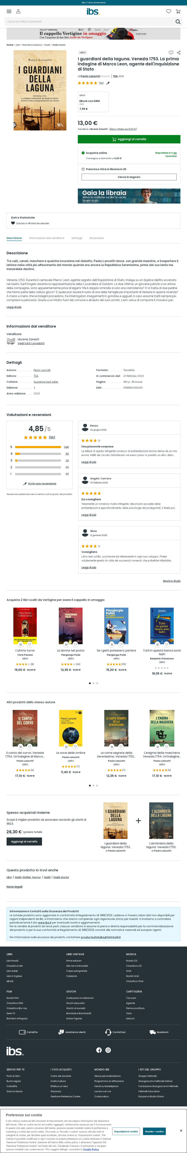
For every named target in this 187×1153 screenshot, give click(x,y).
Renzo (94, 426)
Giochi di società (75, 1008)
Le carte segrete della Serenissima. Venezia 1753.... (116, 755)
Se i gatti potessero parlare (116, 651)
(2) (67, 460)
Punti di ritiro (13, 1076)
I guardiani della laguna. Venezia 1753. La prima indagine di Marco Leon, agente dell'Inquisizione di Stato (115, 845)
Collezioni (71, 976)
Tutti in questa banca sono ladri (162, 652)
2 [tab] (93, 683)
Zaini (129, 1013)
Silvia (93, 531)
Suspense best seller (46, 381)
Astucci (130, 1018)
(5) (67, 453)
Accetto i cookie (154, 1131)
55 (101, 83)
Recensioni (96, 238)
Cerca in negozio (129, 177)
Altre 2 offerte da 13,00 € (123, 129)
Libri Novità (12, 960)
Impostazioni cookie (126, 1131)
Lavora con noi (102, 1091)
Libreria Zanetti (98, 129)
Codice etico (101, 1096)
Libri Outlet (12, 970)
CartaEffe (12, 1086)
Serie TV (11, 1013)
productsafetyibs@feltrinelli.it (101, 937)
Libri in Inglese (14, 976)
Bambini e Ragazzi (17, 1018)
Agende (130, 1003)
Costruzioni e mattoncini (80, 998)
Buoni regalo (14, 1081)
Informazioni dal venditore (46, 238)
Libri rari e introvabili (77, 965)
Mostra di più (171, 581)
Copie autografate (76, 970)
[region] (93, 1131)
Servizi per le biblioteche (107, 1076)
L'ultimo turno (25, 651)
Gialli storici (61, 877)
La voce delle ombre (70, 753)
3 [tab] (97, 683)
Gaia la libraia (15, 1091)
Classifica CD (134, 965)
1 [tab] (89, 683)
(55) (52, 438)
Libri (9, 877)
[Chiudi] (181, 1131)
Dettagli (77, 238)
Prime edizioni (73, 960)
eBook (10, 981)
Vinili (128, 970)
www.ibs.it (44, 922)
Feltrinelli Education (149, 1091)
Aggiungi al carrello (131, 139)
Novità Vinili (132, 976)
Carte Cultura (58, 1081)
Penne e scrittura (135, 1008)
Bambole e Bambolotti (78, 1013)
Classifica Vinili (134, 981)
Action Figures (74, 1018)
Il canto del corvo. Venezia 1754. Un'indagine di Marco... (25, 755)
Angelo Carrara (100, 478)
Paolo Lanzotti (90, 76)
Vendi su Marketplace (106, 1086)
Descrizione (14, 238)
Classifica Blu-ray (17, 1008)
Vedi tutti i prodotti (31, 343)
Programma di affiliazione (109, 1081)
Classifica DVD (15, 1003)
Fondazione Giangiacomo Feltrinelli (158, 1086)
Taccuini (131, 998)
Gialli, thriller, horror (28, 877)
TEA (115, 76)
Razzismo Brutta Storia (151, 1096)
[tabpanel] (25, 640)
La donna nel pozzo (70, 651)
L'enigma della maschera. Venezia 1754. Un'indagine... (162, 755)
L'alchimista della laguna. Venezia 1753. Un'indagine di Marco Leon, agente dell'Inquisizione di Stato (161, 845)
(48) (66, 447)
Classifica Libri (15, 965)
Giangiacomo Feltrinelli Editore (155, 1081)
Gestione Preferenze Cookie (65, 1096)
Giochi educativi (75, 1003)
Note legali (14, 887)
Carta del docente (61, 1076)
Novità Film (13, 998)
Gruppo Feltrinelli (147, 1076)
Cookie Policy (91, 1149)
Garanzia (56, 1091)
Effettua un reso (59, 1086)
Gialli (47, 877)
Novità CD (131, 960)
